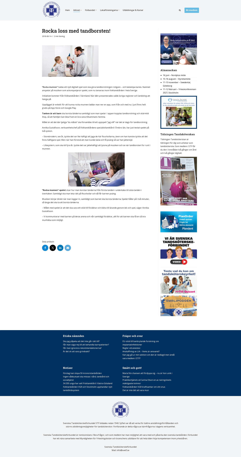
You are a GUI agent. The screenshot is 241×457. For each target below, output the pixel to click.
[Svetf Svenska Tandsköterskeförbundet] (51, 10)
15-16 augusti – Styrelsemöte (176, 79)
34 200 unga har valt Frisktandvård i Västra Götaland (87, 383)
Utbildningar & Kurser (133, 10)
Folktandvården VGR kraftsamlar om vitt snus (144, 386)
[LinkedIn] (60, 248)
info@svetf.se (122, 450)
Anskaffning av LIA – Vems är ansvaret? (141, 351)
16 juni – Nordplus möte (174, 75)
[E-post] (68, 248)
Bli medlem (191, 10)
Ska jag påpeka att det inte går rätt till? (81, 341)
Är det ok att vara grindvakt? (76, 351)
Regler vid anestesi (131, 348)
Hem (67, 10)
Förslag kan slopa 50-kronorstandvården (82, 373)
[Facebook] (45, 248)
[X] (53, 248)
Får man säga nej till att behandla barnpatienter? (86, 344)
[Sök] (180, 10)
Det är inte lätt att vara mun (136, 390)
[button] (96, 10)
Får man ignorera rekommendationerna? (82, 348)
